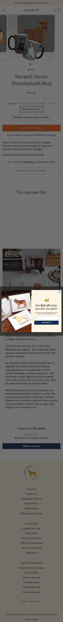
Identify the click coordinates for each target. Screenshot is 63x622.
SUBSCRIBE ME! (46, 322)
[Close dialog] (59, 292)
